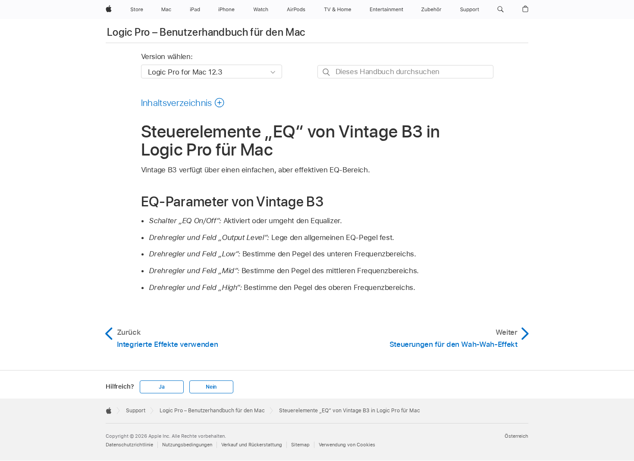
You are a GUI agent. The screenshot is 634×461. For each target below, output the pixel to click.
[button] (500, 9)
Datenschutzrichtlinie (129, 445)
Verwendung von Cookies (347, 445)
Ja (162, 387)
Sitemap (300, 445)
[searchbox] (405, 71)
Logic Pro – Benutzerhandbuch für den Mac (206, 32)
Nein (211, 387)
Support (135, 411)
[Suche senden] (326, 72)
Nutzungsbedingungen (187, 445)
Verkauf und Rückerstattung (251, 445)
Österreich (516, 436)
